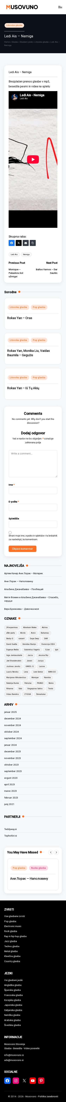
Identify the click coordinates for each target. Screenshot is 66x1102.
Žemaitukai (41, 694)
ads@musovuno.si (14, 1060)
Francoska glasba (13, 995)
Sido (20, 688)
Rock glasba (10, 931)
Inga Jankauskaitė (14, 655)
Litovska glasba (14, 25)
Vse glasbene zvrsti (14, 916)
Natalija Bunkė (12, 683)
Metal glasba (11, 951)
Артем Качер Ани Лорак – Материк (23, 573)
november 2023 (12, 758)
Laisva (42, 666)
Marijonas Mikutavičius (16, 677)
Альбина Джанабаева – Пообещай (23, 589)
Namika (47, 677)
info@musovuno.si (14, 1055)
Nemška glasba (12, 1015)
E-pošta (14, 501)
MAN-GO (52, 672)
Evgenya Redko (12, 650)
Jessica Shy (43, 655)
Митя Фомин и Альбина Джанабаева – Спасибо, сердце (31, 599)
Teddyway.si (10, 829)
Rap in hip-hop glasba (15, 936)
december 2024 (12, 718)
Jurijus (41, 661)
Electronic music (12, 926)
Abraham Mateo (29, 627)
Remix (51, 683)
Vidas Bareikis (12, 694)
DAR (46, 638)
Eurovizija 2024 (48, 644)
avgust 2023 (11, 777)
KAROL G (30, 666)
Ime (12, 484)
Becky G (9, 638)
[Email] (26, 243)
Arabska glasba (12, 1020)
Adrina (45, 627)
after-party (10, 633)
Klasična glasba (12, 956)
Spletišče (14, 518)
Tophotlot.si (10, 835)
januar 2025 (10, 712)
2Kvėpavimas (12, 627)
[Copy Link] (33, 243)
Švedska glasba (12, 1025)
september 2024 (13, 738)
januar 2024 (10, 744)
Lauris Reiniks (12, 672)
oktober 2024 (11, 731)
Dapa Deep (34, 638)
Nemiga (26, 254)
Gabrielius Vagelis (32, 650)
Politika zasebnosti (48, 1096)
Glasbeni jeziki (26, 42)
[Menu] (60, 7)
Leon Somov (38, 672)
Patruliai (28, 683)
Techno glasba (11, 946)
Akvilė (23, 633)
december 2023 (12, 751)
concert (21, 638)
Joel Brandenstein (13, 661)
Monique (35, 677)
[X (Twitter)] (19, 243)
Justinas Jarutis (13, 666)
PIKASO (40, 683)
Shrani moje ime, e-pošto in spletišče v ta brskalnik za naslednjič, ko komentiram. (33, 538)
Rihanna (9, 688)
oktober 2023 (11, 764)
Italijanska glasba (13, 1010)
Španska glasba (12, 990)
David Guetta (11, 644)
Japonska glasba (13, 1005)
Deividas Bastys (29, 644)
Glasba (15, 42)
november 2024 (12, 725)
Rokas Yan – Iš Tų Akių (23, 388)
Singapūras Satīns (35, 688)
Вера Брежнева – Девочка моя (21, 608)
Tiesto (50, 688)
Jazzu (30, 655)
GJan (47, 650)
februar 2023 (11, 797)
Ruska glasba (40, 866)
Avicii (33, 633)
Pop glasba (39, 307)
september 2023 (13, 771)
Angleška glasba (12, 985)
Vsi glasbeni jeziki (13, 980)
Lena (26, 672)
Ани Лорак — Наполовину (18, 581)
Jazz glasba (10, 941)
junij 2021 (9, 804)
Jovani (29, 661)
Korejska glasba (12, 1000)
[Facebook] (12, 243)
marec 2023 (10, 790)
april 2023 (9, 784)
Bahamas (45, 633)
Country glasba (12, 961)
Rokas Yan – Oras (19, 318)
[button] (50, 852)
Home (7, 42)
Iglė (56, 650)
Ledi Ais (14, 254)
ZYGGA (27, 694)
